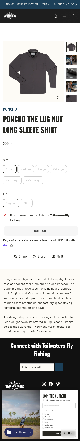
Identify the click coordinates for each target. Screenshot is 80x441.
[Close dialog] (75, 392)
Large (42, 169)
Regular (11, 203)
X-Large (58, 169)
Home (7, 32)
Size (5, 159)
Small (9, 169)
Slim (26, 203)
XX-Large (12, 180)
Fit (5, 193)
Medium (25, 169)
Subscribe (59, 433)
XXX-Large (33, 180)
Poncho (10, 109)
